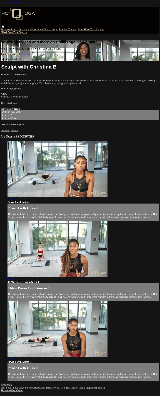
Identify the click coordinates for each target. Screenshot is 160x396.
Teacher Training (68, 29)
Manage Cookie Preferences (83, 387)
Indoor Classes (32, 387)
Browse (5, 29)
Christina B (7, 96)
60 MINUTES (7, 74)
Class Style (36, 29)
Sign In (23, 32)
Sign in (100, 29)
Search (14, 29)
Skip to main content (11, 2)
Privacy (56, 387)
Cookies (65, 387)
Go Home (24, 29)
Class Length (50, 29)
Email (17, 109)
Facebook (6, 109)
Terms (49, 387)
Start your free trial (10, 54)
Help (43, 387)
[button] (3, 27)
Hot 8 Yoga (6, 387)
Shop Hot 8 (19, 387)
